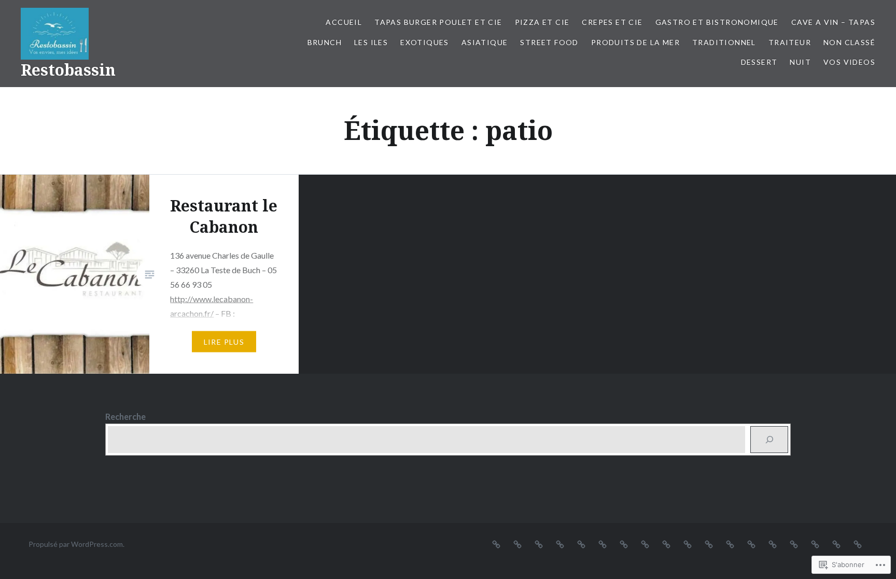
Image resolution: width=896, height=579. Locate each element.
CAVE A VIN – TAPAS (833, 22)
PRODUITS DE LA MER (635, 42)
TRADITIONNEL (724, 42)
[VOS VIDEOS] (857, 544)
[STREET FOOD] (709, 544)
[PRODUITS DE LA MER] (730, 544)
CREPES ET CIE (612, 22)
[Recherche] (769, 439)
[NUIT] (836, 544)
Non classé (849, 42)
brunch (324, 42)
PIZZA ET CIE (542, 22)
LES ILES (371, 42)
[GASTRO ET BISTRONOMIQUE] (581, 544)
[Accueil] (496, 544)
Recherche (125, 416)
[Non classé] (794, 544)
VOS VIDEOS (849, 62)
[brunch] (624, 544)
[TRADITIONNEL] (751, 544)
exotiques (424, 42)
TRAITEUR (789, 42)
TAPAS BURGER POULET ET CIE (438, 22)
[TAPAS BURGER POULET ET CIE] (517, 544)
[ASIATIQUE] (687, 544)
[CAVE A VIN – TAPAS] (602, 544)
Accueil (344, 22)
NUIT (800, 62)
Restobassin (68, 69)
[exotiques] (666, 544)
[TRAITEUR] (772, 544)
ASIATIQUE (484, 42)
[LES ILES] (645, 544)
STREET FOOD (549, 42)
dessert (759, 62)
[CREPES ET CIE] (560, 544)
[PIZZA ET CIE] (539, 544)
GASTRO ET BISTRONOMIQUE (717, 22)
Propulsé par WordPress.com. (76, 544)
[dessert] (815, 544)
